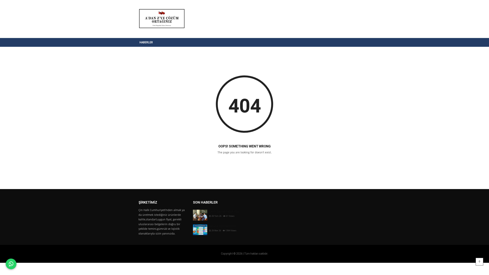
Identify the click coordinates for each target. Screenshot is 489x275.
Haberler (146, 42)
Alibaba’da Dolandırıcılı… (223, 226)
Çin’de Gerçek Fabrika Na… (224, 211)
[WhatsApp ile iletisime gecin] (11, 264)
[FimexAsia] (161, 19)
